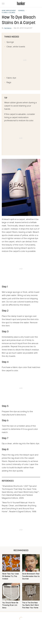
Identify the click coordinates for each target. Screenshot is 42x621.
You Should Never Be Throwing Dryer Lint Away (10, 605)
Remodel (21, 11)
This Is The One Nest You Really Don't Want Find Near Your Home (30, 605)
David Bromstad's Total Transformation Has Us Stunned (31, 576)
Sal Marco (7, 28)
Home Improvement (9, 11)
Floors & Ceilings (8, 13)
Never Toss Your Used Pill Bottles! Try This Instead (10, 576)
